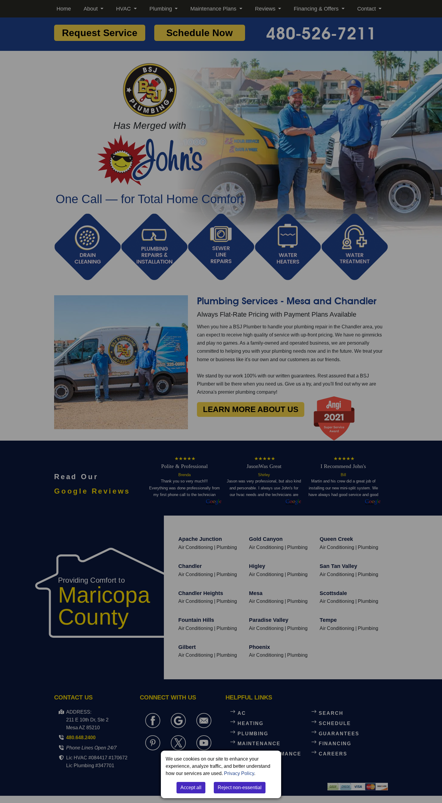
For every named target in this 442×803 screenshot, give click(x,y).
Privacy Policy (239, 773)
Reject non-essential (240, 787)
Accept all (190, 787)
